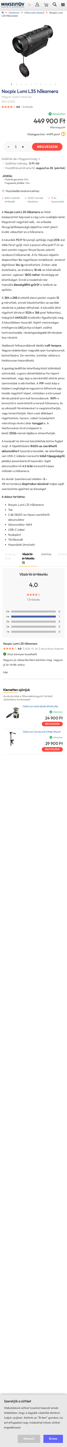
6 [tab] (36, 84)
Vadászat (14, 12)
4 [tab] (26, 84)
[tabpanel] (33, 52)
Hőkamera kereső (34, 12)
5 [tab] (31, 84)
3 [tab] (21, 84)
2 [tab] (16, 84)
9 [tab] (50, 84)
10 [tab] (55, 84)
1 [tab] (11, 84)
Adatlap (46, 554)
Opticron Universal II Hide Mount (42, 731)
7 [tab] (40, 84)
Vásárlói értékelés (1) (28, 558)
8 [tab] (45, 84)
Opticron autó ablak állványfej (40, 706)
